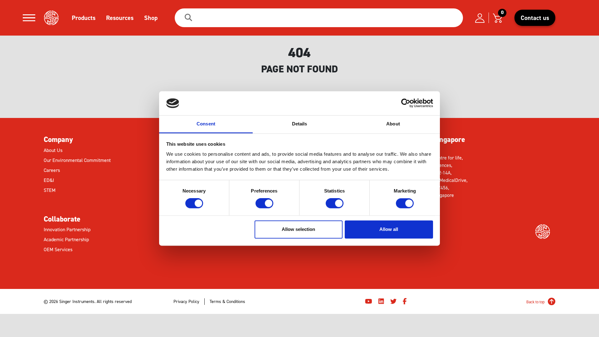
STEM (50, 190)
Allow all (388, 229)
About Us (53, 150)
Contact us (535, 18)
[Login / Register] (480, 17)
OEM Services (58, 249)
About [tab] (393, 123)
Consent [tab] (206, 123)
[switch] (264, 203)
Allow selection (298, 229)
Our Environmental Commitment (77, 160)
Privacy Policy (186, 302)
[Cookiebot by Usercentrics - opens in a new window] (405, 103)
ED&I (49, 180)
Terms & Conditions (227, 302)
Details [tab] (299, 123)
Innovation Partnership (67, 229)
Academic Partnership (66, 239)
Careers (52, 170)
